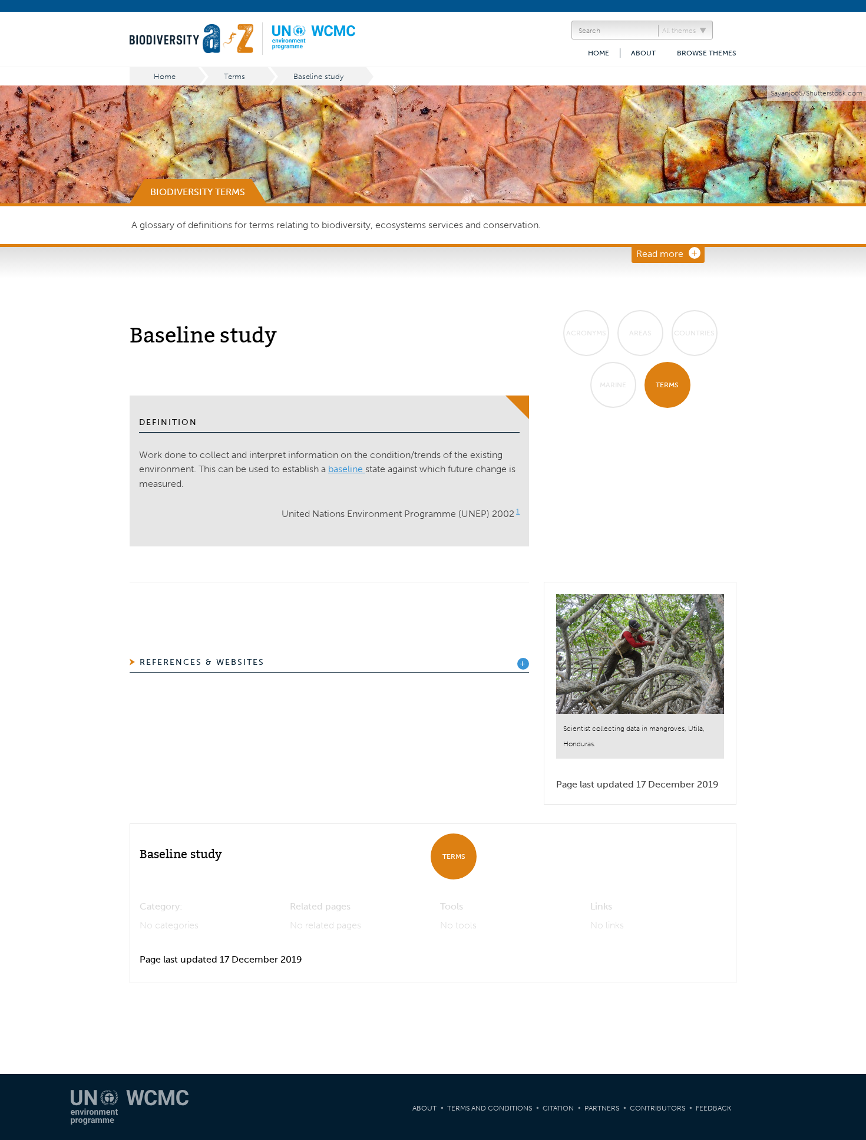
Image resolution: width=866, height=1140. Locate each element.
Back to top (845, 990)
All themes (679, 31)
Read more (659, 253)
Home (598, 53)
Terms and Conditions (489, 1108)
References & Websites (202, 662)
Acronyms (586, 333)
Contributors (657, 1108)
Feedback (713, 1108)
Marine (613, 385)
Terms (234, 76)
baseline (346, 469)
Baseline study (318, 76)
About (643, 53)
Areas (640, 333)
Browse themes (706, 53)
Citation (558, 1108)
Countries (694, 333)
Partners (601, 1108)
